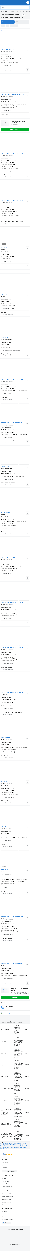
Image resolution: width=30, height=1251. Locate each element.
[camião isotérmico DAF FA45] (15, 815)
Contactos (4, 1167)
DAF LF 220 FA (5, 738)
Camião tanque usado (11, 1144)
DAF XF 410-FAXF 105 (7, 49)
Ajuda (3, 1164)
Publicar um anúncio (15, 129)
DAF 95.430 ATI (5, 466)
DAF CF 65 (4, 247)
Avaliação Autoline (6, 1202)
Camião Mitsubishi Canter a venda (9, 1146)
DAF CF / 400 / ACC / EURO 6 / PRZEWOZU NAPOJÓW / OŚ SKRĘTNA (6, 1112)
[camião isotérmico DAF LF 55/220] (15, 501)
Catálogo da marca (6, 1204)
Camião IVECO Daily (5, 1143)
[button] (27, 2)
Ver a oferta (15, 997)
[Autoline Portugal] (10, 2)
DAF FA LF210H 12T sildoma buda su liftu (13, 94)
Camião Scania (4, 1147)
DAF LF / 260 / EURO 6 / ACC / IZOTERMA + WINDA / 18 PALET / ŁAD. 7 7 (6, 1135)
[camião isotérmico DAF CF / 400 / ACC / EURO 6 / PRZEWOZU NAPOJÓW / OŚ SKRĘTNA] (15, 368)
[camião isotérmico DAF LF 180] (15, 327)
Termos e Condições (7, 1193)
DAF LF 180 (4, 337)
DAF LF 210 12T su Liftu (8, 557)
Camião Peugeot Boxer (23, 1146)
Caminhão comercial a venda (18, 1143)
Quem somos (5, 1162)
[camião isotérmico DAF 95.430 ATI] (15, 456)
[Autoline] (2, 11)
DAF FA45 (4, 826)
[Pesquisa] (27, 7)
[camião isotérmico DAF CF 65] (15, 236)
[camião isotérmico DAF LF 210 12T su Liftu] (15, 546)
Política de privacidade (7, 1196)
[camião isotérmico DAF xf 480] (15, 770)
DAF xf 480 (4, 781)
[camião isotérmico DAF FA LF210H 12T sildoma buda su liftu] (15, 83)
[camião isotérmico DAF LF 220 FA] (15, 727)
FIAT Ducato (20, 1144)
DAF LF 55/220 (5, 512)
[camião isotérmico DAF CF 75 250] (15, 283)
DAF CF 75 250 (5, 294)
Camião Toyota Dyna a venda (15, 1147)
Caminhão (2, 1144)
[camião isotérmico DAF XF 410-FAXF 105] (15, 38)
